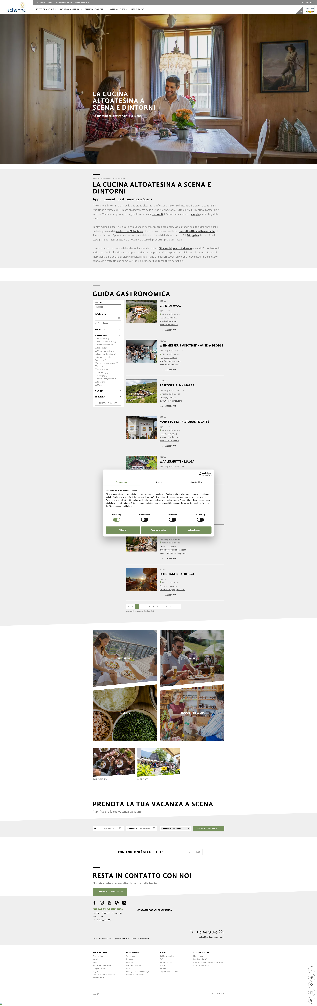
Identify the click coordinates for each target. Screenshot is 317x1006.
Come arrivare (99, 956)
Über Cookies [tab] (196, 482)
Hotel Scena (198, 956)
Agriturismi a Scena (201, 966)
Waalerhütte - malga (177, 461)
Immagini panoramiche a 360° (138, 972)
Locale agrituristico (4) (106, 354)
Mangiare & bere (94, 9)
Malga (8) (101, 385)
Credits (133, 938)
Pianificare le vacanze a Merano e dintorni (72, 2)
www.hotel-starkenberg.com (172, 553)
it (304, 2)
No (198, 852)
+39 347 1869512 (168, 397)
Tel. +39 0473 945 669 (207, 932)
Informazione (100, 953)
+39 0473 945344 (169, 434)
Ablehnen (123, 530)
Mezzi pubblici (98, 959)
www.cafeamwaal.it (169, 325)
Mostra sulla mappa (171, 314)
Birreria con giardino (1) (106, 379)
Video (128, 969)
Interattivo (132, 953)
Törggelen (193, 235)
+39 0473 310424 (169, 318)
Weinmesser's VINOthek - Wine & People (191, 345)
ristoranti (157, 214)
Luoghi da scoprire (44, 2)
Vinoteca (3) (102, 367)
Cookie (118, 938)
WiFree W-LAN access (135, 975)
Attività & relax (45, 9)
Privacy (126, 938)
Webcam (129, 962)
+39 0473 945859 (169, 586)
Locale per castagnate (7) (107, 363)
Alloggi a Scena (201, 953)
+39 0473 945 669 (104, 920)
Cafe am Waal (170, 305)
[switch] (144, 520)
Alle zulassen (194, 530)
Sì (189, 852)
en (308, 2)
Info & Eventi (138, 9)
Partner (163, 969)
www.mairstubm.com (169, 441)
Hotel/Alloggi (117, 9)
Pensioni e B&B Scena (202, 959)
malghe (195, 214)
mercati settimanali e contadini (197, 231)
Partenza (132, 828)
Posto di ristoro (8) (105, 345)
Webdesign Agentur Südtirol (96, 994)
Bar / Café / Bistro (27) (106, 342)
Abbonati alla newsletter (110, 892)
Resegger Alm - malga (177, 385)
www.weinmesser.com (170, 364)
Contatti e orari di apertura (154, 910)
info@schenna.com (211, 937)
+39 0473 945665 (169, 546)
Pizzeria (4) (102, 348)
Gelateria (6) (102, 370)
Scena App (130, 956)
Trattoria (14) (102, 373)
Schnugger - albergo (177, 574)
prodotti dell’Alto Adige (129, 231)
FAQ (161, 959)
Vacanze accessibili (167, 962)
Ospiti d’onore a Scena (169, 972)
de (301, 2)
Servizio (164, 953)
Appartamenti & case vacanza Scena (208, 962)
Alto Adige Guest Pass (102, 966)
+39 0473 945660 (169, 358)
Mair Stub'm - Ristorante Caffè (184, 421)
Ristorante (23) (103, 339)
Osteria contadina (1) (105, 351)
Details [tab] (159, 482)
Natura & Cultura (69, 9)
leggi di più (170, 330)
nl (312, 2)
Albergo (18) (102, 376)
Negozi (95, 972)
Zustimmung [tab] (121, 482)
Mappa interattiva (133, 966)
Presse (162, 966)
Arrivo (97, 828)
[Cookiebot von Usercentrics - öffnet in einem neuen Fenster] (200, 474)
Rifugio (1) (101, 382)
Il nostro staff (98, 978)
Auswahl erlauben (158, 530)
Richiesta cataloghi (167, 956)
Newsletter (130, 959)
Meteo (95, 962)
